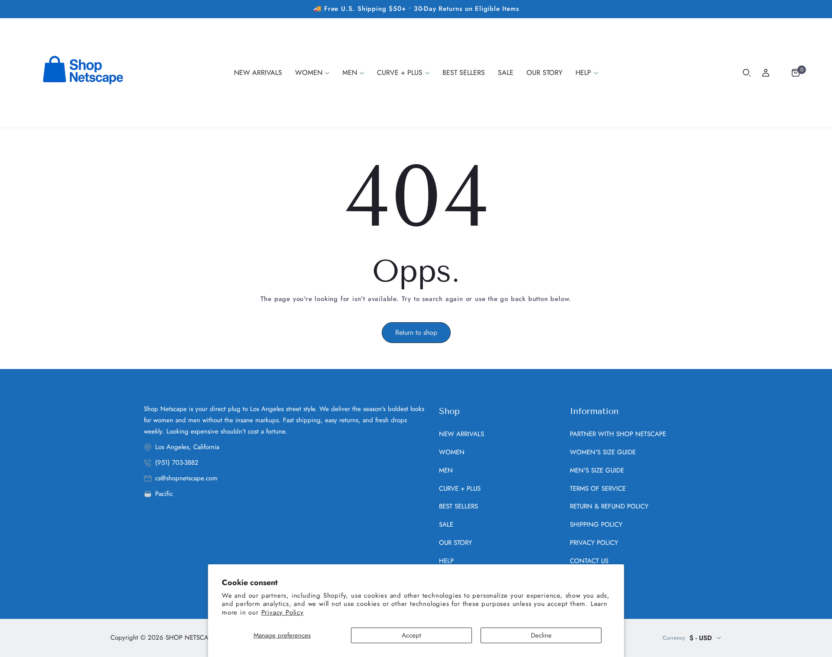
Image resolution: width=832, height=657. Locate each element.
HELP (446, 561)
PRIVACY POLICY (594, 542)
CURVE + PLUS (460, 488)
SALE (446, 524)
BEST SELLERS (458, 506)
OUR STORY (455, 542)
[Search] (747, 73)
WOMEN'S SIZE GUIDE (603, 452)
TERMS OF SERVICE (598, 488)
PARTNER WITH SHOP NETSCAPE (618, 434)
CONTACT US (589, 561)
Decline (541, 635)
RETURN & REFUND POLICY (609, 506)
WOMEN (452, 452)
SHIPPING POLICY (596, 524)
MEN (446, 470)
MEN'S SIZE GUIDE (597, 470)
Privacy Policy (282, 612)
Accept (411, 635)
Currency (674, 638)
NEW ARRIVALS (461, 434)
